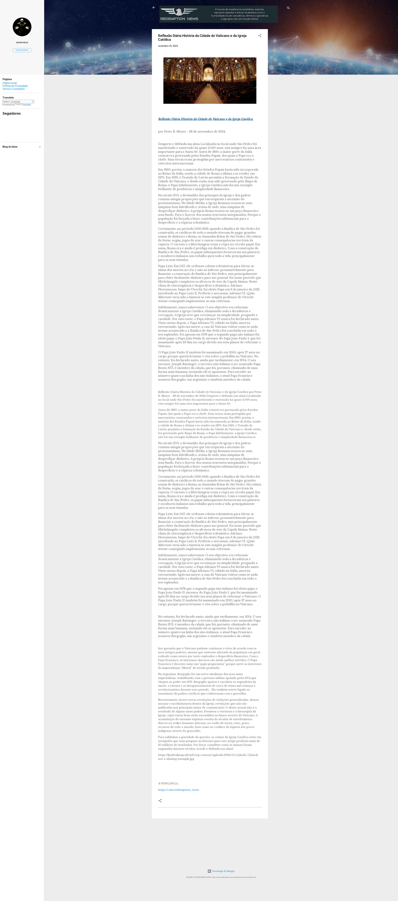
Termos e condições (13, 88)
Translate (26, 104)
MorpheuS (22, 42)
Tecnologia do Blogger (223, 871)
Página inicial (9, 82)
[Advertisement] (293, 48)
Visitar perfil (22, 50)
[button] (260, 36)
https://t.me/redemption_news (178, 789)
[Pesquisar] (288, 8)
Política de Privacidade (15, 85)
